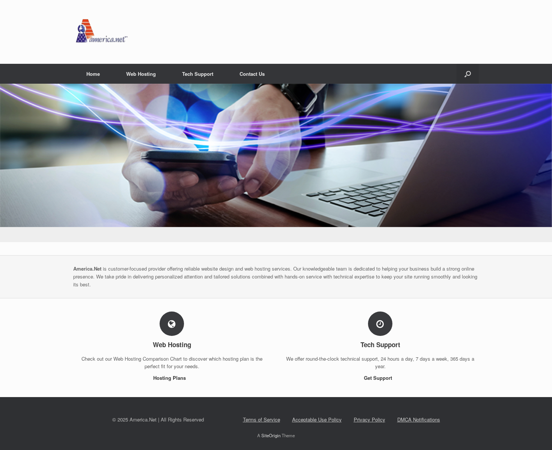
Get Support (379, 377)
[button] (468, 74)
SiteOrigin (271, 435)
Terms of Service (261, 419)
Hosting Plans (170, 377)
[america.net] (101, 32)
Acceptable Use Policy (317, 419)
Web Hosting (141, 73)
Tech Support (197, 73)
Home (93, 73)
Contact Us (252, 73)
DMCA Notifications (418, 419)
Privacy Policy (369, 419)
